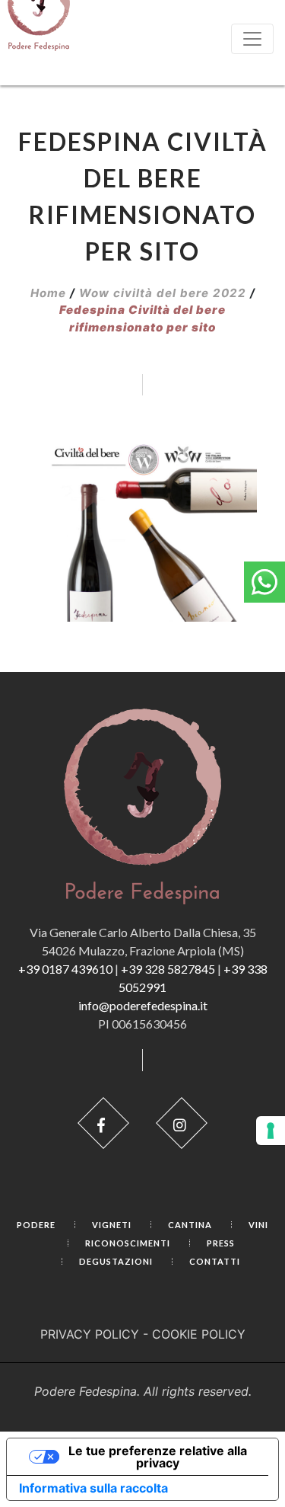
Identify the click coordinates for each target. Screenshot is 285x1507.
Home (48, 293)
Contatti (214, 1261)
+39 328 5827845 (168, 968)
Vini (258, 1225)
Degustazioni (116, 1261)
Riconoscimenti (127, 1243)
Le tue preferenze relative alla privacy (157, 1456)
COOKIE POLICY (198, 1334)
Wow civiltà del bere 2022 (162, 293)
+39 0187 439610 (65, 968)
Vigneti (111, 1225)
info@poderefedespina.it (142, 1005)
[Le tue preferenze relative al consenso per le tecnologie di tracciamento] (270, 1130)
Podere (36, 1225)
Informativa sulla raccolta (93, 1488)
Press (221, 1243)
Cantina (190, 1225)
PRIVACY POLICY (89, 1334)
